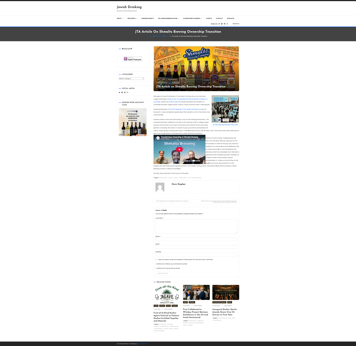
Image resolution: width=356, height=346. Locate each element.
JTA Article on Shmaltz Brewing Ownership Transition (190, 86)
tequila (176, 328)
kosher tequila (158, 328)
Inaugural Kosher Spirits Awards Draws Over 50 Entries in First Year (224, 312)
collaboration (192, 321)
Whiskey (192, 302)
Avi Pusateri (162, 324)
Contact (219, 18)
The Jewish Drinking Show (167, 18)
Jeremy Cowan (172, 178)
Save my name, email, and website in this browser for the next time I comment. (185, 259)
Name (158, 236)
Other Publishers (172, 79)
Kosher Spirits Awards (191, 18)
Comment (159, 218)
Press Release (217, 320)
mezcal (166, 328)
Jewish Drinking (129, 7)
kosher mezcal (173, 326)
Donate (209, 18)
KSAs (233, 318)
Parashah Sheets (147, 18)
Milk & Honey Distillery (197, 323)
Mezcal (162, 306)
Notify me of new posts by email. (168, 268)
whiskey (190, 325)
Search (235, 24)
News (163, 79)
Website (158, 252)
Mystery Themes (142, 344)
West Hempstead (159, 331)
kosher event (164, 326)
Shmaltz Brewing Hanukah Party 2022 (225, 125)
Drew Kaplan (175, 83)
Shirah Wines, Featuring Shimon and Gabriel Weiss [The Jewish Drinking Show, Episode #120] (219, 201)
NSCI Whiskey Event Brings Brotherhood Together (172, 201)
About (119, 18)
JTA (189, 178)
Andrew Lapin (173, 102)
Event (156, 306)
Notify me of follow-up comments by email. (172, 264)
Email (157, 244)
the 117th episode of (185, 109)
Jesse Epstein (183, 178)
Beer (158, 79)
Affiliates (230, 18)
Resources (131, 18)
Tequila (175, 306)
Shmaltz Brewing (196, 178)
